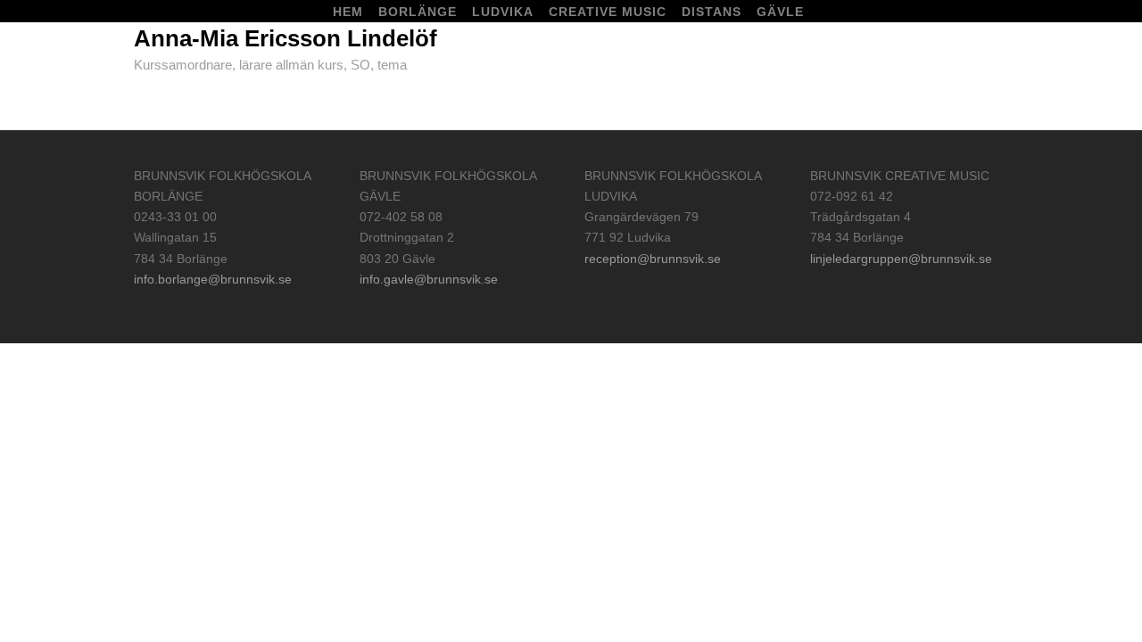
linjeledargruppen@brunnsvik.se (901, 258)
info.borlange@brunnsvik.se (213, 279)
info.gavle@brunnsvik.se (429, 279)
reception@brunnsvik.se (652, 258)
